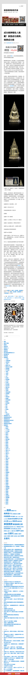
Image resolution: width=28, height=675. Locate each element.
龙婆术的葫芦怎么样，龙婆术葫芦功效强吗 (13, 563)
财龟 (6, 406)
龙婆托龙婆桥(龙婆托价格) (9, 610)
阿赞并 (6, 444)
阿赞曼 (6, 447)
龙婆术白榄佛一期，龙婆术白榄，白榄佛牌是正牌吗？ (9, 297)
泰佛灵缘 (8, 286)
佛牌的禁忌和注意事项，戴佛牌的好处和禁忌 (13, 555)
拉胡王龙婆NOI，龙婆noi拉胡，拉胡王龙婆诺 (14, 656)
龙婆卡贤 (7, 458)
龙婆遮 (6, 499)
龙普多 (6, 502)
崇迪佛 (6, 378)
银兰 (6, 412)
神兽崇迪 (7, 396)
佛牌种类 (6, 351)
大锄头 (6, 371)
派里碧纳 (7, 393)
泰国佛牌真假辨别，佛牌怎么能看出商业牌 (13, 570)
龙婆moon (7, 450)
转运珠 (6, 409)
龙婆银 (6, 500)
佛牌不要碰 (6, 343)
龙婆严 (6, 456)
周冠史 (6, 428)
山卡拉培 (7, 429)
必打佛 (6, 381)
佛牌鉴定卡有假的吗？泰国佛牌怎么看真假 (13, 560)
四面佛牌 (7, 368)
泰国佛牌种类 (7, 422)
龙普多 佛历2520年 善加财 (9, 664)
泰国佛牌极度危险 (8, 417)
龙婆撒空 (7, 472)
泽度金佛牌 (7, 392)
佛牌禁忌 (6, 349)
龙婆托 (6, 470)
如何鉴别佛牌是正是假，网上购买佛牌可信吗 (13, 573)
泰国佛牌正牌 (7, 418)
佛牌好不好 (7, 365)
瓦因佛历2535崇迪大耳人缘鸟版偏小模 (12, 581)
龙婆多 (6, 466)
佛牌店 (5, 344)
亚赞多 (6, 426)
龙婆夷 (6, 467)
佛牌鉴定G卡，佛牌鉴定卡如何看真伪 (12, 554)
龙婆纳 (6, 491)
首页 (5, 24)
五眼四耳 (7, 362)
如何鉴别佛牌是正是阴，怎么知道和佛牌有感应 (14, 559)
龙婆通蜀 (7, 497)
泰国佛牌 (12, 24)
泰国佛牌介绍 (7, 415)
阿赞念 (6, 445)
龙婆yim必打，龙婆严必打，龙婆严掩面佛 (13, 647)
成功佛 (19, 265)
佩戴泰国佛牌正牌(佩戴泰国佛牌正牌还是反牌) (14, 586)
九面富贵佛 (7, 360)
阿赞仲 (6, 433)
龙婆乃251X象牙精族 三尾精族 (10, 621)
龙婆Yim (7, 453)
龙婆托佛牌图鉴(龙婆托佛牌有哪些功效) (12, 624)
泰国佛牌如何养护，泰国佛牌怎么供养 (12, 562)
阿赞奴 (6, 442)
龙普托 (6, 504)
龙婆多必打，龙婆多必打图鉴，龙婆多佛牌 (19, 297)
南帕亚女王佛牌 (8, 367)
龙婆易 (6, 474)
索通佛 (6, 398)
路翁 (6, 407)
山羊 (6, 376)
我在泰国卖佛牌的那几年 (9, 352)
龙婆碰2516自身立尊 (8, 608)
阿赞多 (6, 441)
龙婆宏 (6, 469)
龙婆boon (7, 448)
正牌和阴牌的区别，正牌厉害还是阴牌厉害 (13, 576)
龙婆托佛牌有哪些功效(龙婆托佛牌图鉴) (12, 594)
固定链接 (6, 293)
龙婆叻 (6, 459)
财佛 (6, 404)
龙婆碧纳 (7, 486)
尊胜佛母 (6, 616)
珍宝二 (6, 395)
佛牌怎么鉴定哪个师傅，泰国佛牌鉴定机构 (13, 549)
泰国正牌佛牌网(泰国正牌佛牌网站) (11, 614)
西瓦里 (6, 401)
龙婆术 (6, 477)
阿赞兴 (6, 434)
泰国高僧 (16, 24)
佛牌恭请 (6, 346)
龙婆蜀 (6, 494)
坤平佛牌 (7, 370)
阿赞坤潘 (7, 439)
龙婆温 (6, 480)
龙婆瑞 (6, 483)
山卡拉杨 (7, 431)
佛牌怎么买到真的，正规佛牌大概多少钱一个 (13, 566)
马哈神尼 (7, 414)
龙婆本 (6, 475)
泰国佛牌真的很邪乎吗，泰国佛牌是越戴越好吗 (14, 544)
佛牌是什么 (6, 348)
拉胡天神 (7, 385)
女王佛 (19, 516)
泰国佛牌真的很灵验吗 (9, 420)
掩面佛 (6, 389)
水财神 (6, 390)
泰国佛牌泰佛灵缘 (11, 10)
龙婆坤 (6, 461)
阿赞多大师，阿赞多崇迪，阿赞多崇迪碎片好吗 (14, 651)
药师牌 (11, 528)
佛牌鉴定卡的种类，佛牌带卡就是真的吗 (12, 565)
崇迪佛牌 (7, 379)
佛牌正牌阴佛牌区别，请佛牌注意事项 (12, 574)
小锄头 (6, 374)
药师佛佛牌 (7, 400)
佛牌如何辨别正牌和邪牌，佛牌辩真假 (12, 571)
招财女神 (7, 387)
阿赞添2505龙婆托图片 (9, 625)
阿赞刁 (6, 436)
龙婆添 (6, 478)
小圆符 (6, 373)
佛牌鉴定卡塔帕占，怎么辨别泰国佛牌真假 (13, 552)
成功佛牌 (12, 85)
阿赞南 (6, 437)
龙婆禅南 (7, 488)
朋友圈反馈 (21, 24)
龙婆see (7, 452)
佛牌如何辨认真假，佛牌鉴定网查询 (11, 557)
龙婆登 (6, 485)
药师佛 (22, 526)
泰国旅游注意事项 (8, 423)
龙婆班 (6, 481)
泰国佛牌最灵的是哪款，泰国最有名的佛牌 (13, 551)
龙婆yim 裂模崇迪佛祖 (9, 622)
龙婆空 (6, 489)
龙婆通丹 (7, 496)
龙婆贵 (19, 536)
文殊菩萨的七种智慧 (8, 666)
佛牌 (8, 24)
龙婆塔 (6, 464)
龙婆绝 (6, 492)
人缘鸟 (6, 363)
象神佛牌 (7, 403)
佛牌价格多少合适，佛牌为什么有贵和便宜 (13, 568)
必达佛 (6, 382)
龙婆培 (6, 463)
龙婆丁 (6, 455)
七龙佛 (6, 359)
